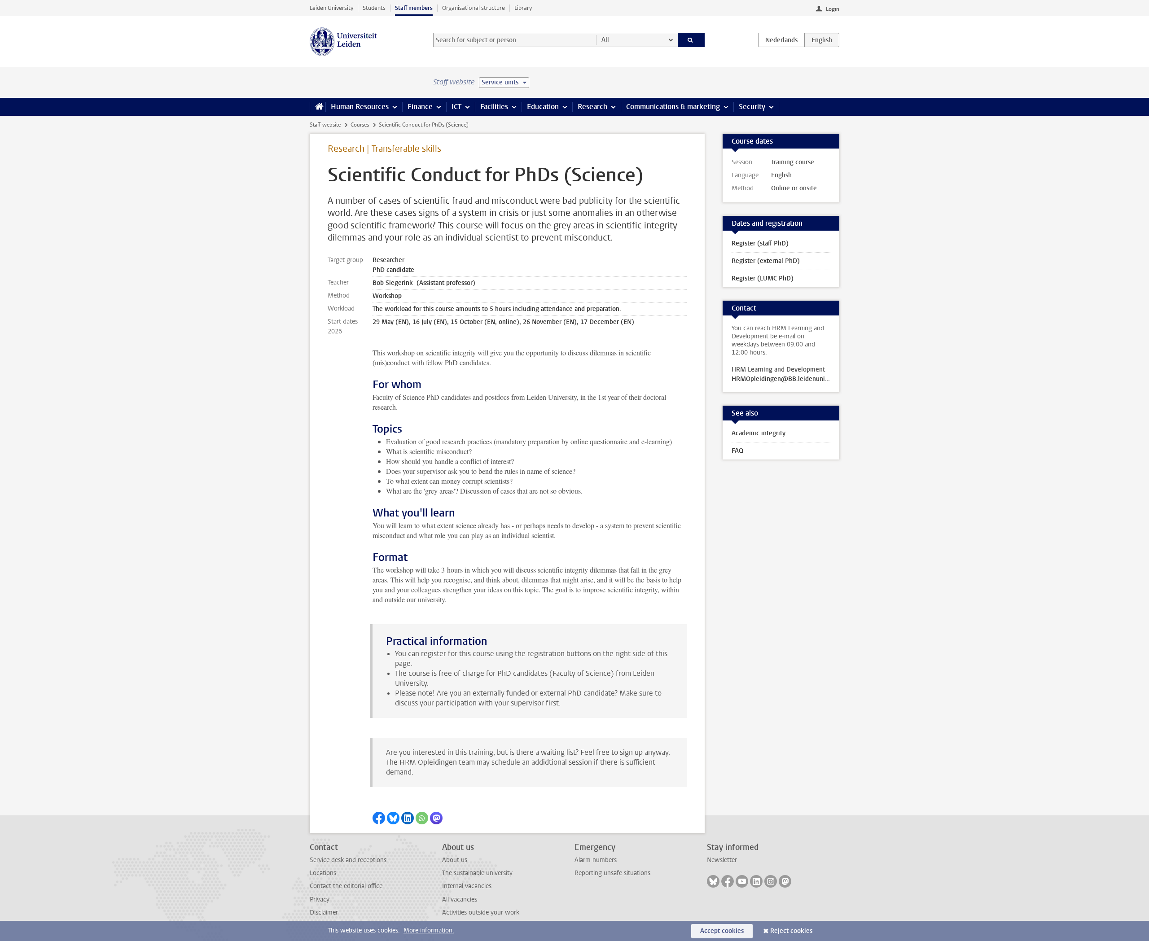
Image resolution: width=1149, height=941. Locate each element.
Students (374, 8)
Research (592, 106)
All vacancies (459, 899)
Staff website (325, 124)
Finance (420, 106)
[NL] (781, 40)
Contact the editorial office (346, 886)
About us (454, 860)
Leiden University (331, 8)
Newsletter (722, 860)
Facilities (494, 106)
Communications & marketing (673, 106)
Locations (323, 873)
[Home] (317, 107)
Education (543, 106)
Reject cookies (791, 931)
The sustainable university (477, 873)
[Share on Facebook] (379, 818)
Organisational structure (473, 8)
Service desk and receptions (348, 860)
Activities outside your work (480, 912)
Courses (360, 124)
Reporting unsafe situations (612, 873)
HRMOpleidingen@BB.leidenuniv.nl (781, 379)
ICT (456, 106)
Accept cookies (722, 931)
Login (832, 9)
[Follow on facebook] (727, 881)
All (605, 39)
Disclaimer (324, 912)
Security (752, 106)
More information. (428, 930)
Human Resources (360, 106)
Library (523, 8)
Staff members (414, 8)
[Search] (691, 40)
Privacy (319, 899)
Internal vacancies (466, 886)
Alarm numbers (595, 860)
